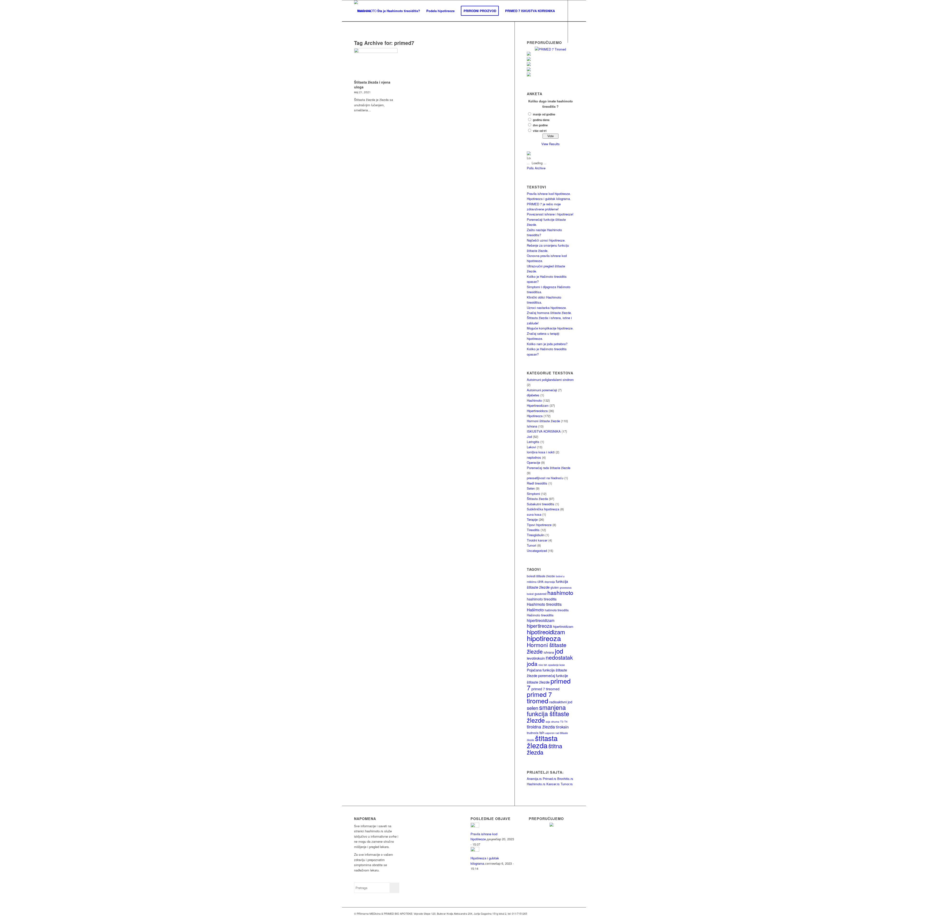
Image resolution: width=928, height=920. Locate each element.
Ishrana (532, 426)
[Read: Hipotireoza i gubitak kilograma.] (475, 850)
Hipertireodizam (538, 405)
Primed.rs (549, 778)
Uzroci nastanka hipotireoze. (547, 307)
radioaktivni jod (560, 701)
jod (559, 651)
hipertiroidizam (563, 626)
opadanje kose (556, 665)
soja (548, 721)
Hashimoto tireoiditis (544, 604)
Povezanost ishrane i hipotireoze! (550, 214)
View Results (550, 144)
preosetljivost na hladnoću (545, 478)
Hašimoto (535, 610)
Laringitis (533, 441)
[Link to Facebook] (355, 53)
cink (540, 581)
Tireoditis (533, 530)
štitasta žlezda (542, 741)
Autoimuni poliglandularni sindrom (550, 379)
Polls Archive (536, 168)
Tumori (531, 545)
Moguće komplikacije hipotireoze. (550, 328)
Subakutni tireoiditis (540, 504)
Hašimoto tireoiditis (540, 615)
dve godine (540, 125)
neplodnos (534, 457)
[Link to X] (362, 53)
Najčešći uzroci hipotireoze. (546, 240)
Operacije (533, 462)
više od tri (539, 131)
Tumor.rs (567, 784)
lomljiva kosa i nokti (541, 452)
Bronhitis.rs (565, 778)
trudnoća (532, 733)
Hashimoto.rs (536, 784)
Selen (531, 488)
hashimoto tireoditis (542, 599)
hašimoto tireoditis (557, 610)
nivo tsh (542, 665)
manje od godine (544, 114)
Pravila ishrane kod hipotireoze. (549, 193)
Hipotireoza (535, 416)
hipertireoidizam (540, 620)
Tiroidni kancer (537, 540)
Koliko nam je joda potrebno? (547, 344)
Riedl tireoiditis (537, 483)
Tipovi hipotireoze (539, 524)
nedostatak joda (550, 660)
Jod (529, 436)
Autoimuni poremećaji (542, 390)
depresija (549, 582)
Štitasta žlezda (537, 498)
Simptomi (533, 493)
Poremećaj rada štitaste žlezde (548, 467)
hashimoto (560, 592)
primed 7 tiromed (539, 697)
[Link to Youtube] (370, 53)
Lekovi (531, 447)
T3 (561, 721)
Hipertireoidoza (537, 410)
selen (532, 707)
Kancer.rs (553, 784)
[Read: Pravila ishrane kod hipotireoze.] (475, 826)
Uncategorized (537, 550)
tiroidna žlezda (541, 726)
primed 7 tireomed (545, 688)
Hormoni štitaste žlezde (543, 421)
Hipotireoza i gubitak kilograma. (549, 198)
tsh (541, 732)
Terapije (532, 519)
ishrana (549, 652)
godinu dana (541, 120)
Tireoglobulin (535, 535)
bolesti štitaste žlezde (541, 576)
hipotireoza (544, 638)
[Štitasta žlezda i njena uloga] (376, 63)
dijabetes (533, 395)
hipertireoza (539, 625)
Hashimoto (534, 400)
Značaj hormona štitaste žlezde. (549, 312)
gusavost (540, 594)
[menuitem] (364, 10)
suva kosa (534, 514)
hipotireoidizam (546, 632)
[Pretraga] (358, 32)
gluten (555, 587)
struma (555, 721)
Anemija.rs (534, 778)
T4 (565, 721)
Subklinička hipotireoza (543, 509)
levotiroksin (536, 658)
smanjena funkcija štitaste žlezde (548, 713)
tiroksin (562, 727)
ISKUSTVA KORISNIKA (544, 431)
